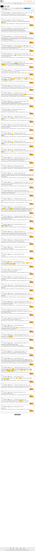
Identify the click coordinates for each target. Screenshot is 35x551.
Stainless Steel (11, 85)
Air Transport (11, 309)
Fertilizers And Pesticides (11, 351)
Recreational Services (11, 285)
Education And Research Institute (11, 77)
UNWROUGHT (7, 225)
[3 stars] (9, 8)
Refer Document (5, 15)
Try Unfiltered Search (27, 8)
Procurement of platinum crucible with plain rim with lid (9, 110)
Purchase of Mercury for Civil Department (7, 248)
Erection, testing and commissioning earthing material (9, 271)
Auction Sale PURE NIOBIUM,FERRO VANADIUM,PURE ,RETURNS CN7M (14, 400)
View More (17, 414)
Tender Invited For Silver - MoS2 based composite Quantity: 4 (10, 71)
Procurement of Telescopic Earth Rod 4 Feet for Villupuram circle (10, 319)
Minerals (10, 12)
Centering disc (3, 255)
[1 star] (7, 8)
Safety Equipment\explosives (11, 28)
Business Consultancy (11, 261)
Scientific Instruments (11, 70)
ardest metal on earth (19, 8)
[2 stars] (8, 8)
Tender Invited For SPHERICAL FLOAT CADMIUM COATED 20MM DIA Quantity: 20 (14, 352)
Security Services (11, 216)
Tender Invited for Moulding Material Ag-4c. (7, 393)
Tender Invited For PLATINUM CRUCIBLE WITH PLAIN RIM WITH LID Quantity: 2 (13, 14)
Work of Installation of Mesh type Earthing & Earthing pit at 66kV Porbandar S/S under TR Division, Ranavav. (17, 167)
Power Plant (10, 124)
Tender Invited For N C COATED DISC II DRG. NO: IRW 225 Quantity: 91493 (12, 241)
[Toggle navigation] (34, 1)
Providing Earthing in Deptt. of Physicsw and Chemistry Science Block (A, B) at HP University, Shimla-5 (16, 386)
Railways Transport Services (11, 36)
